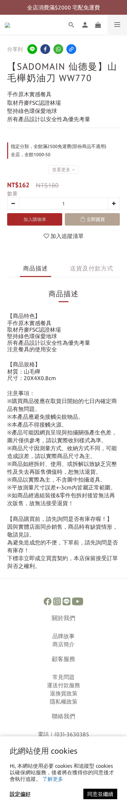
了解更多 (52, 779)
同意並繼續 (100, 794)
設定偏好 (20, 794)
